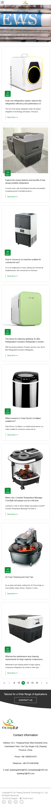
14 (37, 683)
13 (32, 683)
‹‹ (4, 683)
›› (46, 683)
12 (28, 683)
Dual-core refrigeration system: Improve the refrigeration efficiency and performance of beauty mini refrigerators (23, 104)
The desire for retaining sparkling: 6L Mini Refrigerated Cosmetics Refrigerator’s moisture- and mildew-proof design (25, 342)
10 (19, 683)
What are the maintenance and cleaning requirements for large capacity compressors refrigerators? (23, 659)
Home (23, 22)
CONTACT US (25, 700)
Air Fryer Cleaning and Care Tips (19, 577)
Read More (11, 117)
